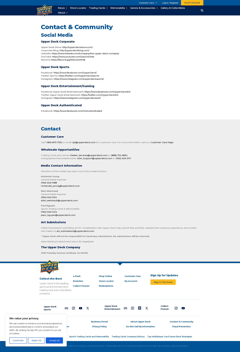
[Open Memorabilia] (126, 8)
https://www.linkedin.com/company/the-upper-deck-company (85, 53)
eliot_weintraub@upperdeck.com (59, 200)
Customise (18, 340)
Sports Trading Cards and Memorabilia (89, 336)
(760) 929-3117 (123, 158)
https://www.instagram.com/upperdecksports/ (79, 79)
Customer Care (146, 3)
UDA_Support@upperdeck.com (94, 158)
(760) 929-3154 (49, 197)
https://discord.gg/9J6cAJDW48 (68, 59)
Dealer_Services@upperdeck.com (89, 155)
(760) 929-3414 (49, 212)
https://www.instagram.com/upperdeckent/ (77, 98)
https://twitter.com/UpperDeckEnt (99, 95)
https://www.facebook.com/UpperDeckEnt (107, 91)
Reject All (36, 340)
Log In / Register (170, 3)
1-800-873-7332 (54, 142)
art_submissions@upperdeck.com (75, 231)
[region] (36, 330)
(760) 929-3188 (49, 182)
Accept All (54, 340)
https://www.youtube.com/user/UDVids (73, 56)
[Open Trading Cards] (107, 8)
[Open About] (67, 12)
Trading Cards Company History (128, 336)
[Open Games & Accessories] (157, 8)
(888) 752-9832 (119, 155)
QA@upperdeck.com (84, 142)
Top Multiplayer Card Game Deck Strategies (169, 336)
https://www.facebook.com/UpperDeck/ (75, 72)
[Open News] (66, 8)
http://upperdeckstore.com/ (77, 47)
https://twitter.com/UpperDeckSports (79, 75)
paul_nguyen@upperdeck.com (58, 215)
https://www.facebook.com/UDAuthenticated (77, 111)
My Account (131, 281)
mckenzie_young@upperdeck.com (60, 186)
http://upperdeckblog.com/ (74, 50)
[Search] (202, 10)
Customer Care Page (161, 142)
